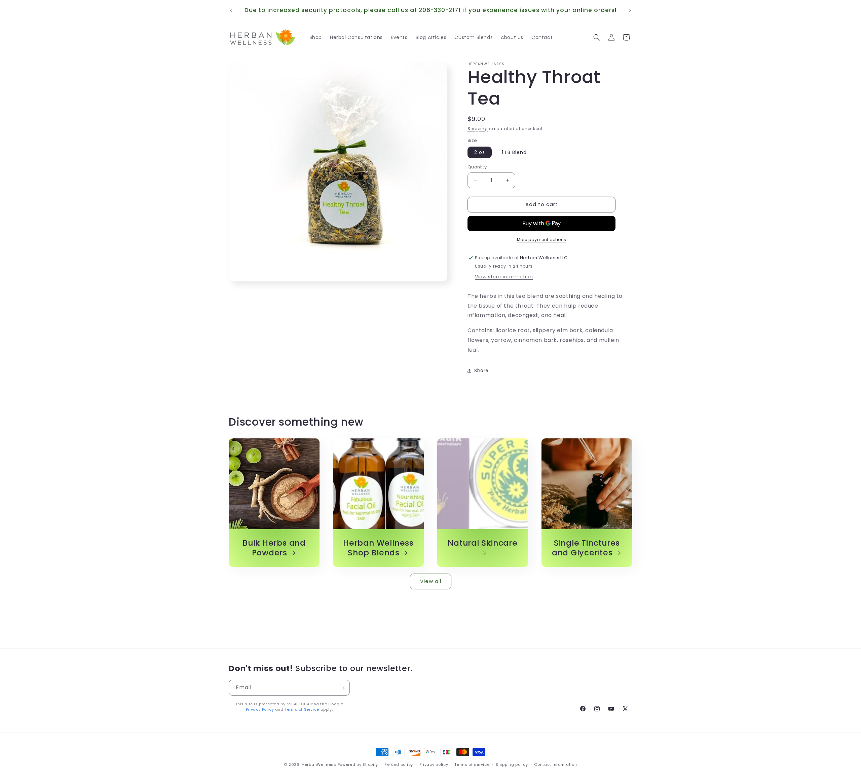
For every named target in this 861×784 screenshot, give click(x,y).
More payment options (541, 239)
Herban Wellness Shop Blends (378, 548)
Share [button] (481, 370)
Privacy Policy (260, 709)
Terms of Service (302, 709)
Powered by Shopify (358, 764)
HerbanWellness (319, 764)
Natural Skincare (482, 543)
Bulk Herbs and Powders (274, 548)
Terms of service (471, 764)
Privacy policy (433, 764)
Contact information (555, 764)
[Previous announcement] (231, 10)
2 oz (479, 152)
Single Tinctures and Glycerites (586, 548)
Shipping (477, 128)
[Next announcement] (630, 10)
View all (430, 581)
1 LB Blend (514, 152)
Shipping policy (512, 764)
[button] (596, 37)
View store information (504, 276)
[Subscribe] (342, 688)
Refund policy (398, 764)
